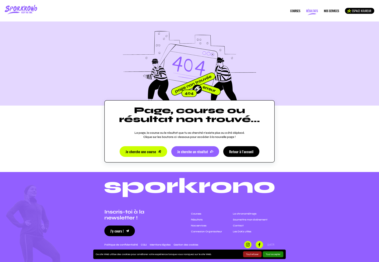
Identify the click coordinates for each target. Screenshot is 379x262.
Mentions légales (160, 244)
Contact (238, 225)
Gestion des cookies (186, 244)
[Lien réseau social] (248, 244)
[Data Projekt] (271, 244)
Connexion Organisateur (206, 231)
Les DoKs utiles (242, 231)
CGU (144, 244)
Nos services (331, 10)
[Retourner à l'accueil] (21, 9)
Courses (295, 10)
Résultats (312, 10)
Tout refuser (252, 254)
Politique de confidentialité (121, 244)
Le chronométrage (244, 213)
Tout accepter (273, 254)
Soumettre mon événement (250, 219)
